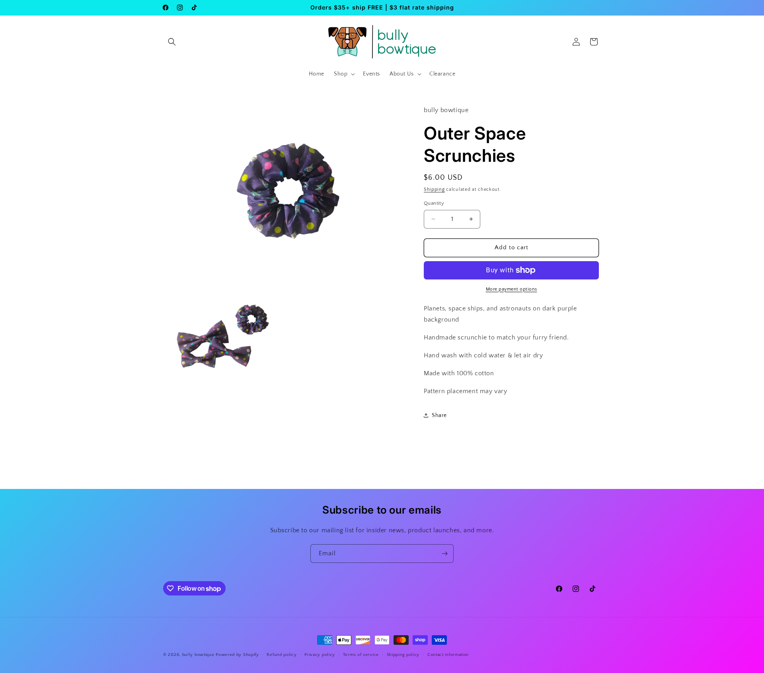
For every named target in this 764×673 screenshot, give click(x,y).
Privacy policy (319, 654)
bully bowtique (198, 654)
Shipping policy (403, 654)
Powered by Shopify (237, 654)
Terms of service (361, 654)
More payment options (511, 289)
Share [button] (439, 415)
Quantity (434, 203)
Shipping (434, 189)
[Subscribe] (444, 553)
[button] (172, 41)
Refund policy (281, 654)
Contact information (448, 654)
